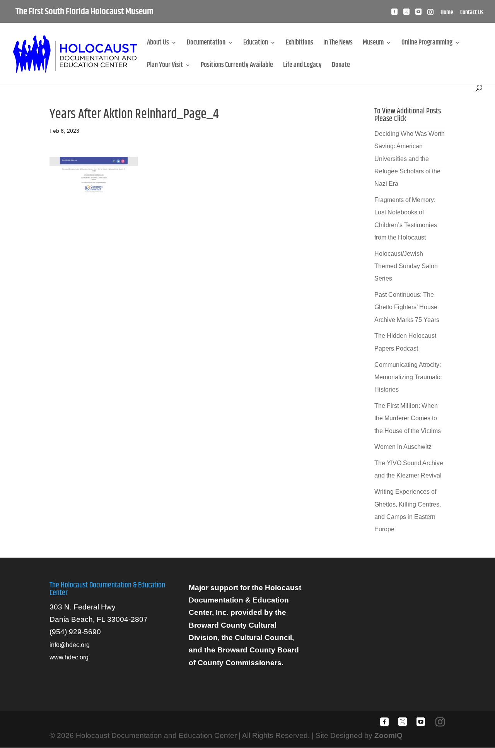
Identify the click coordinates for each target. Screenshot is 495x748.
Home (446, 13)
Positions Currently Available (237, 66)
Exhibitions (299, 44)
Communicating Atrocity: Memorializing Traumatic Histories (408, 377)
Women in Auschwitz (403, 446)
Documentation (206, 44)
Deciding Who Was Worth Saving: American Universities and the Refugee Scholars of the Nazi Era (409, 158)
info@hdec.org (70, 645)
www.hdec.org (69, 657)
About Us (158, 44)
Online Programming (426, 44)
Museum (373, 44)
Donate (341, 66)
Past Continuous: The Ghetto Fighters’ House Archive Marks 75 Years (406, 307)
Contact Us (471, 13)
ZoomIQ (388, 735)
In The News (338, 44)
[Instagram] (430, 14)
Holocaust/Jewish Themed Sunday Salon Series (406, 266)
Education (255, 44)
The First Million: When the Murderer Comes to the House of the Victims (407, 418)
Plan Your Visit (165, 66)
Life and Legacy (302, 66)
